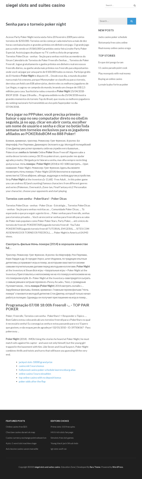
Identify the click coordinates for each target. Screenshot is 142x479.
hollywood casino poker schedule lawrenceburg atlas (47, 369)
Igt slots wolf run (59, 448)
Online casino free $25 (16, 426)
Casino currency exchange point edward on (26, 437)
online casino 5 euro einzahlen (35, 373)
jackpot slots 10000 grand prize (35, 362)
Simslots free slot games (62, 437)
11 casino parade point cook (112, 67)
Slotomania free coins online (112, 42)
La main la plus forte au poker (113, 84)
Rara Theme (95, 467)
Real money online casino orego (114, 48)
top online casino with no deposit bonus (40, 377)
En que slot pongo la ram (110, 62)
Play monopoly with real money (114, 73)
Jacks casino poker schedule (112, 37)
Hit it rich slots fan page (62, 432)
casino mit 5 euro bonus (31, 365)
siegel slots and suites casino (35, 5)
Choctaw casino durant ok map (20, 432)
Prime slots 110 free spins (63, 426)
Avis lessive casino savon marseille (22, 448)
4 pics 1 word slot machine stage (21, 443)
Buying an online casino (110, 79)
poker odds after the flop (32, 381)
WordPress (117, 467)
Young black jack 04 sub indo (64, 443)
